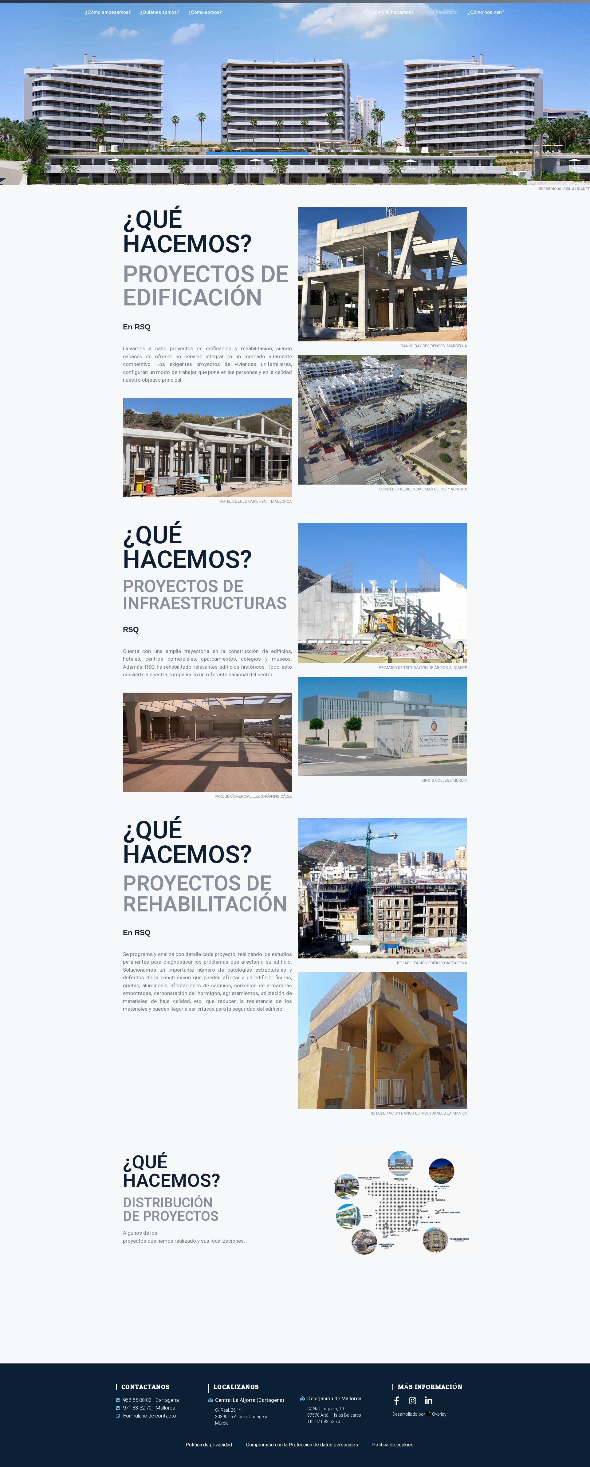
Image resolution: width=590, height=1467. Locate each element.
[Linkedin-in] (428, 1400)
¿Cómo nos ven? (486, 12)
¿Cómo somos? (205, 12)
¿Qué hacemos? (440, 12)
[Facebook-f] (396, 1400)
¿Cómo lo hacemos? (391, 12)
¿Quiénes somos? (159, 12)
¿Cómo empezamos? (108, 12)
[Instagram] (412, 1400)
